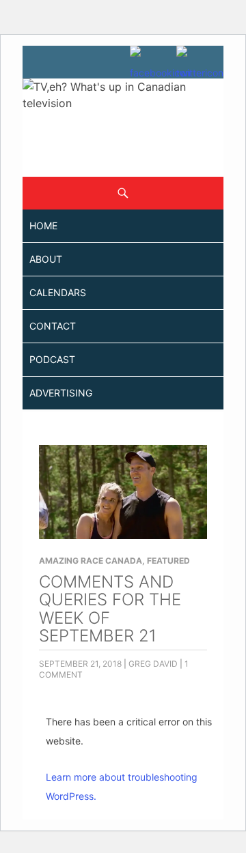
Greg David (153, 664)
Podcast (52, 359)
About (45, 259)
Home (43, 225)
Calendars (57, 292)
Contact (52, 326)
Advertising (60, 393)
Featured (168, 560)
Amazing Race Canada (90, 560)
